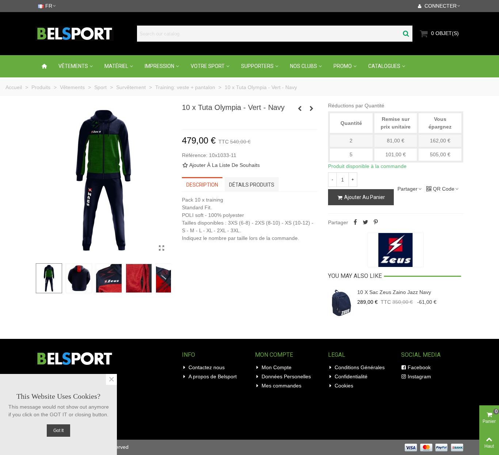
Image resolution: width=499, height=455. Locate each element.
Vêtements (73, 66)
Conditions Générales (360, 367)
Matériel (116, 66)
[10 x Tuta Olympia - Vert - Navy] (161, 248)
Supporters (257, 66)
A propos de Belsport (212, 376)
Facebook (419, 367)
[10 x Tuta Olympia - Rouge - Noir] (299, 108)
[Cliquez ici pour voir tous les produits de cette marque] (395, 250)
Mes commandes (281, 386)
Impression (159, 66)
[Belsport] (84, 33)
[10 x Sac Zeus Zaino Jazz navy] (341, 303)
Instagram (419, 376)
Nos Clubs (303, 66)
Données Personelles (286, 376)
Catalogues (384, 66)
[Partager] (355, 222)
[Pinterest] (376, 222)
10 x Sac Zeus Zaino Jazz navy (394, 292)
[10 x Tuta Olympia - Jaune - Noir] (311, 108)
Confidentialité (351, 376)
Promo (343, 66)
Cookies (344, 386)
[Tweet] (366, 222)
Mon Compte (277, 367)
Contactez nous (206, 367)
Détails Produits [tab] (251, 185)
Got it (58, 430)
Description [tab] (202, 185)
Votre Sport (208, 66)
